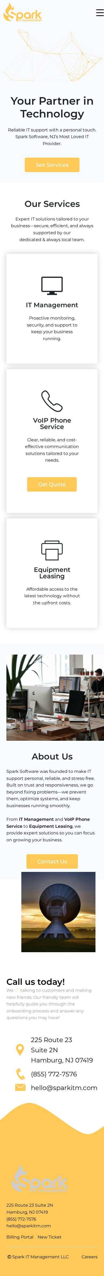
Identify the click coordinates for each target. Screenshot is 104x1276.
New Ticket (50, 1237)
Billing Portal (19, 1237)
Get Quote (52, 484)
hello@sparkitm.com (28, 1225)
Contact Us (52, 861)
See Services (52, 165)
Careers (90, 1256)
